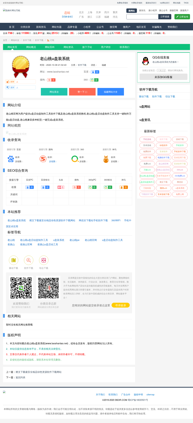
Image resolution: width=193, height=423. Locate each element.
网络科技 (15, 40)
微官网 (113, 27)
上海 (89, 12)
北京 (81, 12)
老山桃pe (74, 240)
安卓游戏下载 (163, 194)
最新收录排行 (151, 2)
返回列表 (20, 377)
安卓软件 (164, 151)
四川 (106, 12)
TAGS (186, 2)
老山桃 (11, 240)
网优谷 (180, 182)
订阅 (51, 40)
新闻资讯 (41, 27)
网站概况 (31, 47)
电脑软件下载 (163, 157)
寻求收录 (120, 305)
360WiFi (115, 220)
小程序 (86, 27)
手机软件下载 (180, 151)
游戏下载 (180, 139)
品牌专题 (72, 27)
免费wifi (147, 164)
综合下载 (170, 96)
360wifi (180, 170)
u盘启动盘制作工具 (112, 240)
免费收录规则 (122, 2)
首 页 (11, 27)
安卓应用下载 (180, 157)
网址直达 (54, 91)
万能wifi (147, 170)
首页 (5, 40)
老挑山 (11, 244)
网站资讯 (68, 47)
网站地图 (176, 2)
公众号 (100, 27)
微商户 (126, 27)
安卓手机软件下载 (163, 176)
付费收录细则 (136, 2)
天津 (98, 12)
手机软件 (180, 145)
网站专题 (57, 27)
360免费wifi (180, 176)
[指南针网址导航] (29, 14)
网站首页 (12, 47)
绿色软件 (164, 145)
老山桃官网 (91, 240)
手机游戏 (147, 139)
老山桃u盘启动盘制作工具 (34, 240)
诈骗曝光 (157, 27)
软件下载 (27, 40)
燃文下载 (164, 182)
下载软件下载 (147, 194)
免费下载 (147, 157)
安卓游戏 (147, 145)
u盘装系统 (58, 240)
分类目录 (25, 27)
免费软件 (147, 151)
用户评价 (106, 47)
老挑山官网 (26, 244)
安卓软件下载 (180, 164)
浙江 (89, 16)
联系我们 (124, 47)
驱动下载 (144, 96)
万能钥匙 (147, 188)
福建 (106, 16)
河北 (115, 16)
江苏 (98, 16)
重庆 (115, 12)
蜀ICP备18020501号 (138, 399)
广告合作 (125, 394)
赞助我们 (172, 27)
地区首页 (141, 27)
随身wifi (163, 188)
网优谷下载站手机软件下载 (93, 220)
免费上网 (180, 194)
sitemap (150, 394)
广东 (81, 16)
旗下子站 (87, 47)
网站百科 (50, 47)
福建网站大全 (110, 91)
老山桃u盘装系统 (17, 220)
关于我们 (100, 394)
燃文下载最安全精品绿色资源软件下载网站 (52, 220)
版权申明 (138, 394)
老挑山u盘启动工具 (47, 244)
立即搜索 (164, 16)
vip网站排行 (165, 2)
